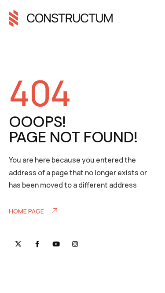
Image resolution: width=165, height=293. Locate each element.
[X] (18, 244)
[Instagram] (75, 244)
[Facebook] (37, 244)
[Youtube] (56, 244)
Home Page (26, 211)
